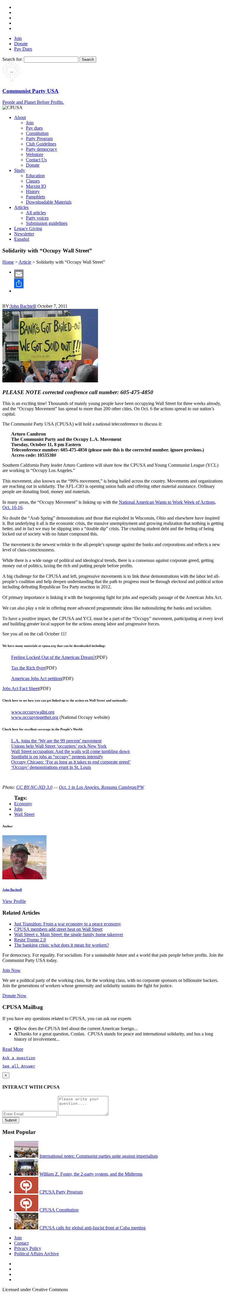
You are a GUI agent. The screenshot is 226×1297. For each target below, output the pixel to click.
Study (19, 170)
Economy (23, 803)
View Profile (14, 901)
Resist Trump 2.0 (30, 939)
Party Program (39, 138)
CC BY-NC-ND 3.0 (34, 787)
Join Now (11, 970)
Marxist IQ (36, 186)
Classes (33, 180)
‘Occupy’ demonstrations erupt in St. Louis (51, 767)
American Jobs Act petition (36, 678)
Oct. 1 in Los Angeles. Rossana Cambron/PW (101, 787)
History (33, 191)
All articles (36, 212)
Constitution (37, 133)
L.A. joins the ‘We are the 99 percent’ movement (56, 740)
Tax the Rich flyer (28, 667)
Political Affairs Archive (36, 1253)
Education (35, 175)
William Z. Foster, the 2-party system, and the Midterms (90, 1174)
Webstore (34, 154)
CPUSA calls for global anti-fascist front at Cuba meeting (92, 1227)
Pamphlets (35, 196)
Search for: (12, 59)
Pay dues (34, 127)
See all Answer (18, 1066)
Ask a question (18, 1058)
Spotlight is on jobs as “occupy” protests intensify (57, 756)
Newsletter (24, 233)
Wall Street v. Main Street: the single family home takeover (68, 934)
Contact (21, 1243)
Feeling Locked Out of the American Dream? (53, 657)
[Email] (119, 274)
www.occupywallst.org (32, 711)
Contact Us (36, 159)
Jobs (18, 808)
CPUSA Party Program (61, 1191)
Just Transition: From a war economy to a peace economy (67, 923)
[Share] (119, 283)
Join (18, 38)
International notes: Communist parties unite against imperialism (98, 1156)
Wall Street (24, 814)
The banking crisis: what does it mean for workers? (61, 945)
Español (21, 239)
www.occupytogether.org (34, 717)
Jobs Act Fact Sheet (20, 688)
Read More (12, 1049)
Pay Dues (23, 48)
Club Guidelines (41, 143)
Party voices (37, 217)
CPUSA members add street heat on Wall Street (58, 929)
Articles (21, 207)
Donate (21, 43)
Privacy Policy (27, 1248)
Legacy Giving (28, 228)
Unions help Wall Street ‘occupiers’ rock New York (59, 746)
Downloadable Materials (49, 202)
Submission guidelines (46, 223)
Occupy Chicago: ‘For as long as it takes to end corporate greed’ (71, 761)
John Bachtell (22, 306)
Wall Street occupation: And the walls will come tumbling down (70, 751)
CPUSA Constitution (59, 1209)
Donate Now (14, 995)
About (20, 117)
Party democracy (41, 149)
